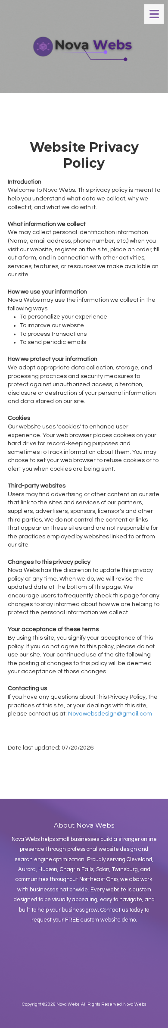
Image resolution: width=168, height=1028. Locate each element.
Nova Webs (134, 1004)
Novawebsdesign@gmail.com (110, 714)
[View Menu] (154, 14)
